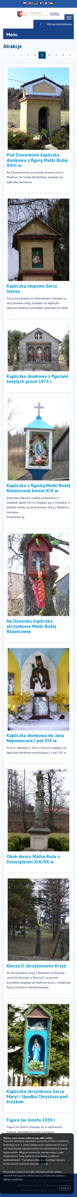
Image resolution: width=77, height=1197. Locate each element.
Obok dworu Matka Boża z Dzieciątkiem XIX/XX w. (33, 858)
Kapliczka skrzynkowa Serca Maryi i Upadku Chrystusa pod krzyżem (37, 1096)
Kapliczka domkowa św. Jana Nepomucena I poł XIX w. (35, 737)
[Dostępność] (37, 24)
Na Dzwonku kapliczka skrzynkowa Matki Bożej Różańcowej (31, 626)
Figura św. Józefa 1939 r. (31, 1120)
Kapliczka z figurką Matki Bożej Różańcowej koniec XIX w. (38, 488)
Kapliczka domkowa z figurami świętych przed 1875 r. (37, 378)
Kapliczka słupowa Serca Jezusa (32, 288)
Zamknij (65, 1188)
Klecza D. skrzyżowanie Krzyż (36, 966)
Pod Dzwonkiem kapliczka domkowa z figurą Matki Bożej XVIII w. (37, 160)
